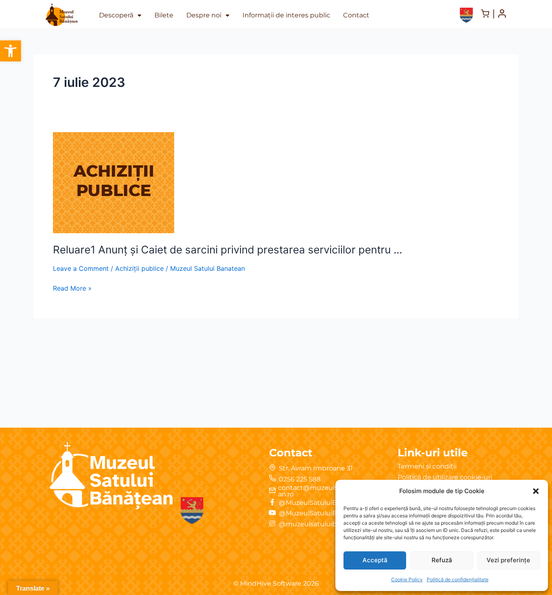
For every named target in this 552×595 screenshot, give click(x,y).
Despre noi (203, 15)
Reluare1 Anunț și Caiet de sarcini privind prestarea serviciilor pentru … (227, 249)
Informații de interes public (286, 15)
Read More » (72, 287)
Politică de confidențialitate (458, 579)
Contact (356, 15)
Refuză (442, 560)
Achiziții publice (139, 268)
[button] (10, 50)
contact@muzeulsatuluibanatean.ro (328, 491)
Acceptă (375, 560)
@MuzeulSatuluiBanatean (321, 502)
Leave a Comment (81, 268)
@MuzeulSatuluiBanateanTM (326, 513)
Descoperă (116, 15)
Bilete (163, 15)
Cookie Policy (407, 579)
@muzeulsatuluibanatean (321, 524)
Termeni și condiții (427, 466)
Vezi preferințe (508, 560)
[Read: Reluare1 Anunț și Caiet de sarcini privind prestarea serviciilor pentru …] (113, 182)
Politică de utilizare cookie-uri (445, 477)
